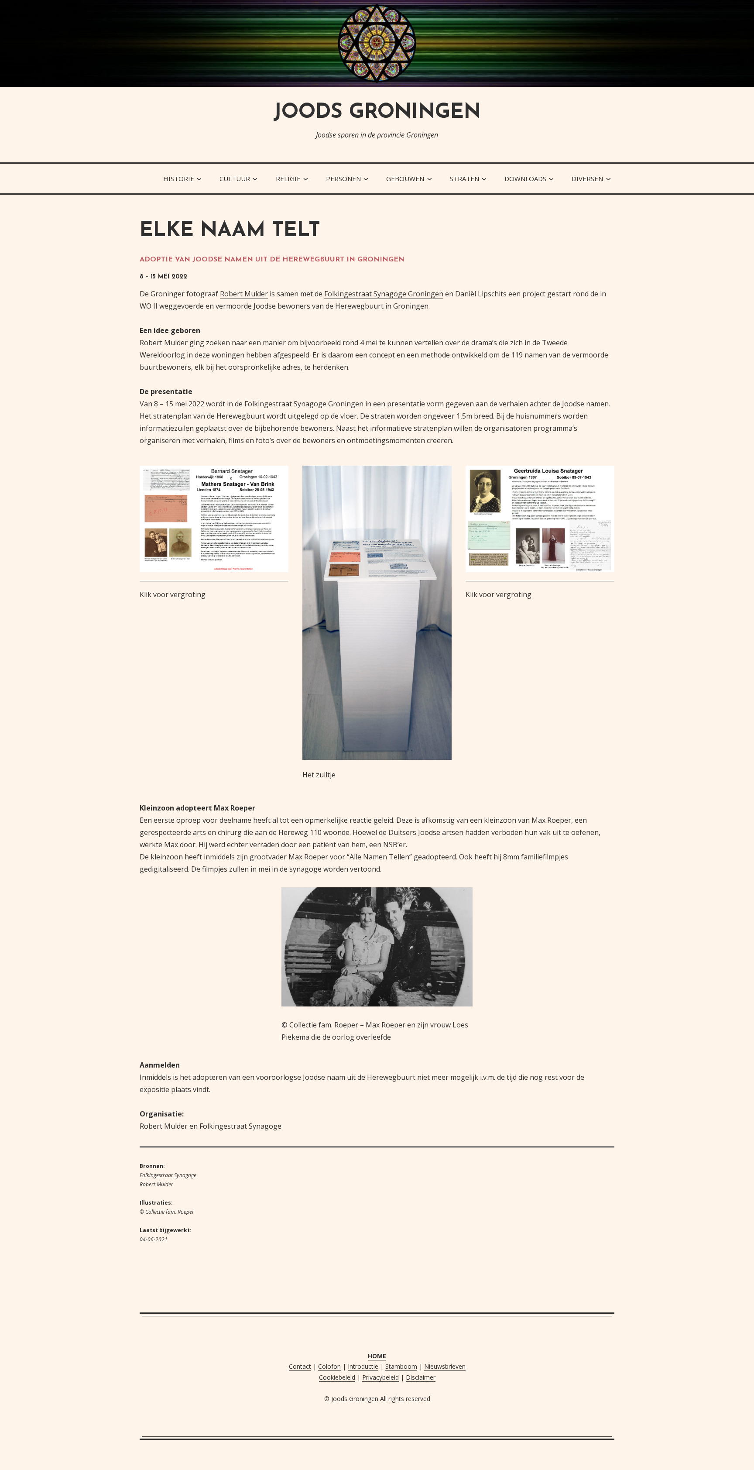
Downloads (525, 178)
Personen (343, 178)
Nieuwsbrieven (445, 1366)
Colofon (329, 1366)
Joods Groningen (377, 113)
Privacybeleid (380, 1377)
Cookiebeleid (337, 1377)
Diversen (587, 178)
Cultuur (234, 178)
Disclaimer (420, 1377)
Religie (288, 178)
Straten (464, 178)
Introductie (363, 1366)
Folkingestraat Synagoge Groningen (383, 294)
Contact (300, 1366)
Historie (178, 178)
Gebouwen (405, 178)
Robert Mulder (244, 294)
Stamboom (401, 1366)
